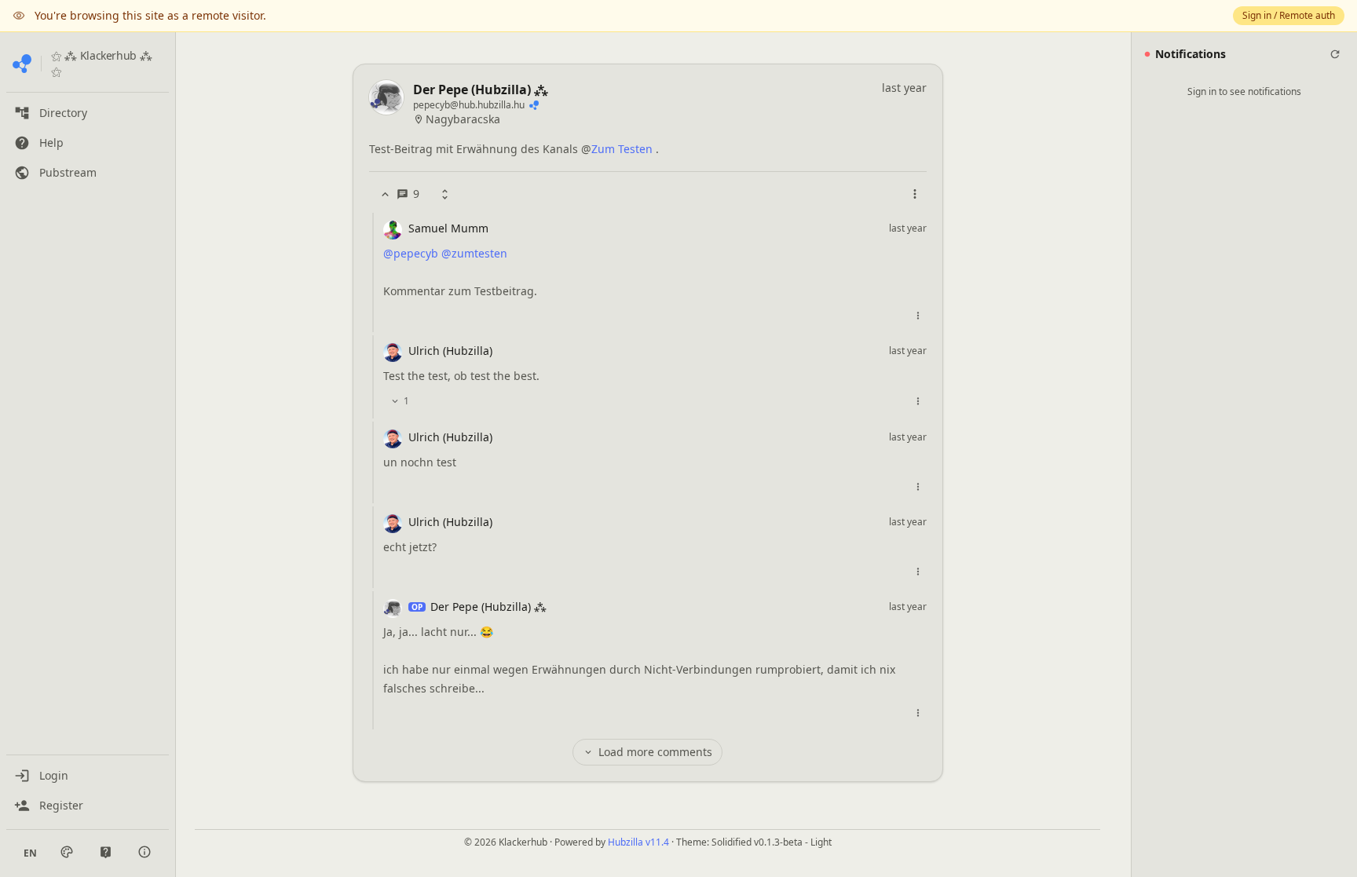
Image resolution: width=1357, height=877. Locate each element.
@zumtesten (474, 253)
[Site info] (144, 852)
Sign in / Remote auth (1288, 15)
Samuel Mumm (448, 228)
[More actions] (915, 194)
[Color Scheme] (66, 852)
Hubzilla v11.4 (638, 842)
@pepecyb (410, 253)
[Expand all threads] (445, 194)
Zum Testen (622, 148)
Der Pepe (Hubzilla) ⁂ (480, 89)
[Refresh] (1335, 54)
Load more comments (655, 751)
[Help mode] (106, 852)
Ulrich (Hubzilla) (450, 350)
